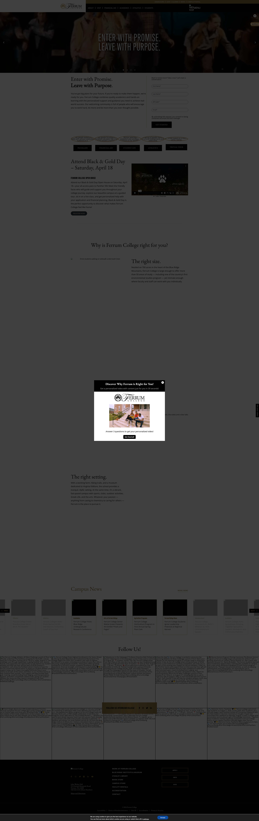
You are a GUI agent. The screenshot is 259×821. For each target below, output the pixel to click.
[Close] (162, 382)
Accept (162, 817)
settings (146, 819)
